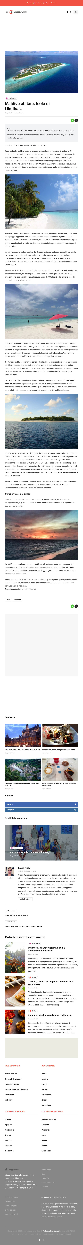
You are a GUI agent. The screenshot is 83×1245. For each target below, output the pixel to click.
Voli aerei (9, 1100)
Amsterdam (47, 1095)
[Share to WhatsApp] (72, 120)
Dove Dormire (10, 1210)
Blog (43, 1174)
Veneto (44, 1146)
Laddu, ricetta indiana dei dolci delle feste (49, 1015)
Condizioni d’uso (48, 1182)
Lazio (44, 1135)
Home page (46, 1170)
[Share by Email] (76, 120)
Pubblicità (45, 1178)
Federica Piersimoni (51, 1231)
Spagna (8, 1125)
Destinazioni (10, 1201)
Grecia (8, 1119)
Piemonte (46, 1130)
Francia (8, 1140)
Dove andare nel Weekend (16, 1089)
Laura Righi (24, 868)
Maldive (17, 600)
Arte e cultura (11, 1074)
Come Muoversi (11, 1214)
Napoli (44, 1100)
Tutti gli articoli (25, 899)
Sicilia (44, 1140)
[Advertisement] (41, 32)
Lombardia (46, 1151)
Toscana (45, 1125)
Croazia (8, 1146)
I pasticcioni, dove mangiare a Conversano (58, 750)
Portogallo (9, 1130)
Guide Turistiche (11, 1197)
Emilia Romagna (49, 1119)
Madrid (44, 1089)
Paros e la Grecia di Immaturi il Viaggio (30, 852)
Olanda (8, 1135)
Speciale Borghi (12, 1084)
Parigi (44, 1084)
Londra (45, 1079)
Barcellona (46, 1105)
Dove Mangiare (11, 1206)
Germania (9, 1151)
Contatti (45, 1187)
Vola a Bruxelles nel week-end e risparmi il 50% (23, 750)
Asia (8, 600)
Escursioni (9, 1095)
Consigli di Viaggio (13, 1079)
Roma (44, 1074)
